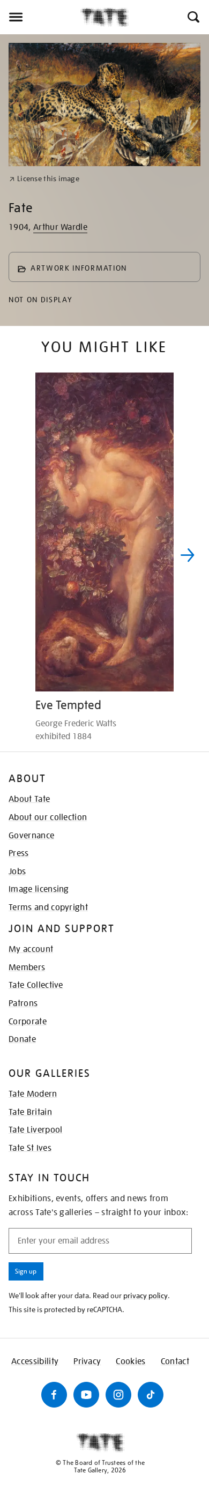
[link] (44, 178)
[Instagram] (118, 1395)
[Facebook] (54, 1395)
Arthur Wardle (60, 227)
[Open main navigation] (40, 17)
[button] (193, 17)
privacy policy (145, 1295)
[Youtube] (86, 1395)
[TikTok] (150, 1395)
